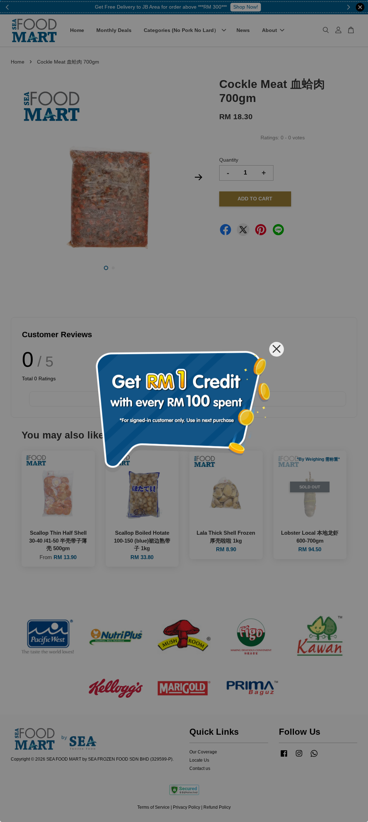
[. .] (184, 411)
